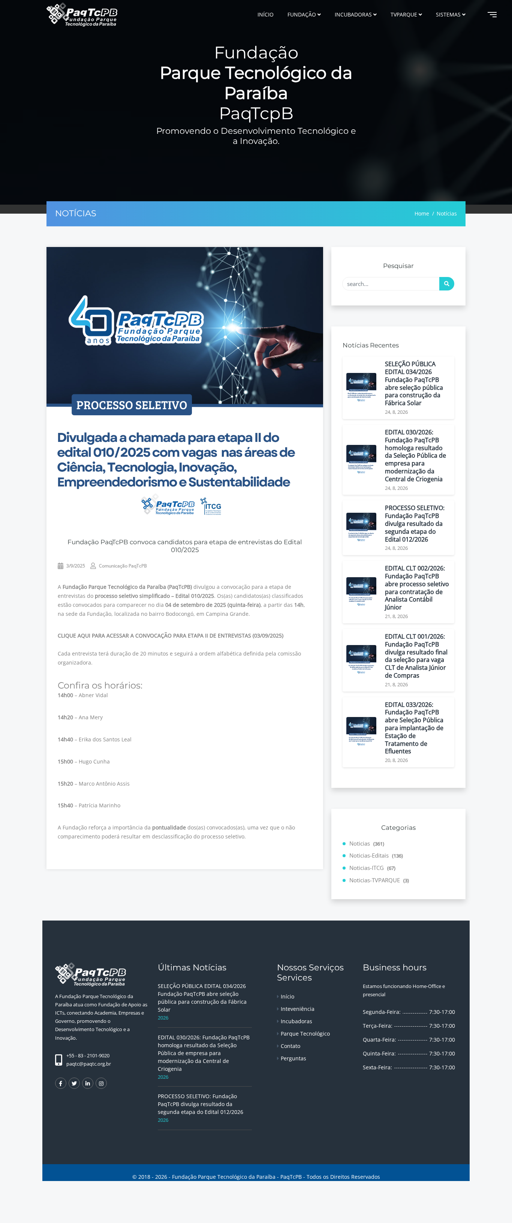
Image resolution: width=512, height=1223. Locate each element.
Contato (290, 1045)
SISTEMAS (448, 14)
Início (287, 996)
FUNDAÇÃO (301, 14)
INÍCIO (265, 14)
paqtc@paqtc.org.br (88, 1063)
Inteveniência (297, 1008)
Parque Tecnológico (305, 1033)
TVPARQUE (404, 14)
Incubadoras (296, 1021)
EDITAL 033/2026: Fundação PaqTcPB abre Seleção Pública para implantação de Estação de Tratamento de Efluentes (414, 728)
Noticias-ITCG (372, 867)
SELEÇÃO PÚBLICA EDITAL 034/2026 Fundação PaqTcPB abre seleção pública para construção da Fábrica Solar (414, 383)
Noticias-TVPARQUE (379, 880)
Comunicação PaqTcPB (122, 566)
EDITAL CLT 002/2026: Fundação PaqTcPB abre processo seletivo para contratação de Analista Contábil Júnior (417, 587)
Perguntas (293, 1058)
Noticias (366, 843)
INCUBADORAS (353, 14)
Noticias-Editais (376, 855)
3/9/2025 (75, 566)
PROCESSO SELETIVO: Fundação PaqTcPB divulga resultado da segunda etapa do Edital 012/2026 (415, 523)
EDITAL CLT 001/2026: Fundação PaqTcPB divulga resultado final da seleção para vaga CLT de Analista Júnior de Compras (416, 656)
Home (422, 213)
